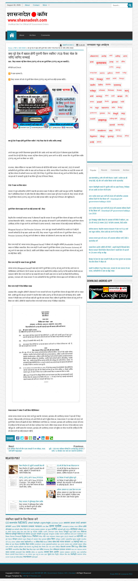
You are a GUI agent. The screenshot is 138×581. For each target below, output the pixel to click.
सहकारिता (40, 552)
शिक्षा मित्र (30, 549)
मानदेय (32, 544)
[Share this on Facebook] (17, 438)
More (45, 5)
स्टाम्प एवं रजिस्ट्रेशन (16, 557)
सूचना (49, 554)
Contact (36, 5)
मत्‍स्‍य (84, 542)
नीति (44, 536)
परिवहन (14, 539)
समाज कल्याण (10, 552)
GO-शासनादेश (11, 523)
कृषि (64, 529)
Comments (45, 35)
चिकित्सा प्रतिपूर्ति (11, 534)
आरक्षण (8, 526)
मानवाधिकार (38, 544)
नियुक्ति (24, 536)
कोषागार (80, 529)
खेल (28, 532)
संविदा (41, 549)
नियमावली (18, 536)
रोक (25, 547)
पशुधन (24, 539)
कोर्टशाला (74, 529)
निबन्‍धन (12, 536)
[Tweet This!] (22, 438)
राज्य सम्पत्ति (9, 547)
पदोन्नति (80, 536)
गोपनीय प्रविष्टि (38, 532)
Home (11, 35)
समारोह (28, 552)
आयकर (83, 523)
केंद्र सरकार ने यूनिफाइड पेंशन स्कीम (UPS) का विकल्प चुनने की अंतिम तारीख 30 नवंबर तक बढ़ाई (31, 501)
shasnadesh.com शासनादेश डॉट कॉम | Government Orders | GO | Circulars (48, 573)
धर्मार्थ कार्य (73, 534)
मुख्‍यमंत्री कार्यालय (51, 544)
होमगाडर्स (35, 557)
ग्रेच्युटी (66, 532)
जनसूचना (51, 534)
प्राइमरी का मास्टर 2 (68, 45)
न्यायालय (52, 536)
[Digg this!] (34, 438)
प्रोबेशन (18, 542)
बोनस (50, 542)
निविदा (40, 536)
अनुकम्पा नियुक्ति (45, 523)
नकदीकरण (80, 534)
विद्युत (76, 547)
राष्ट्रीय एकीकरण (19, 547)
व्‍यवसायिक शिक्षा (17, 549)
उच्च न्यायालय (22, 526)
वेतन (10, 549)
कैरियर (68, 529)
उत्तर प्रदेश (55, 526)
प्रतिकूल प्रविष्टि (60, 539)
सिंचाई (17, 554)
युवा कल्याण (61, 544)
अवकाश (67, 523)
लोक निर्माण (42, 547)
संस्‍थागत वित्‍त (48, 549)
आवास (14, 526)
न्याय (47, 536)
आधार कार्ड (75, 523)
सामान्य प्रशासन (65, 552)
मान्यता (43, 544)
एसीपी (84, 526)
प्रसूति (79, 539)
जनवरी (39, 534)
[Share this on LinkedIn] (43, 438)
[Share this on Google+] (26, 438)
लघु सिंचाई (35, 547)
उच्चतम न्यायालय (35, 526)
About (27, 5)
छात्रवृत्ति (33, 534)
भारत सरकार (22, 48)
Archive (32, 35)
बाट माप (33, 542)
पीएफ (40, 539)
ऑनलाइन (9, 529)
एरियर (80, 526)
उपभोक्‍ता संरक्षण (73, 526)
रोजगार (29, 547)
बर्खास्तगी (28, 542)
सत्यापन (68, 549)
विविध (81, 547)
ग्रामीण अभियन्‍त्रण (48, 532)
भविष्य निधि (55, 542)
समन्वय (84, 549)
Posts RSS (114, 574)
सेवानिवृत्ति (74, 554)
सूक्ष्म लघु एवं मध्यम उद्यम (40, 554)
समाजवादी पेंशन (20, 552)
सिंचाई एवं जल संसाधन (25, 554)
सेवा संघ (67, 554)
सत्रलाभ (79, 549)
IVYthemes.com (34, 576)
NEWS (22, 522)
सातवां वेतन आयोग (51, 552)
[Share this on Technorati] (51, 438)
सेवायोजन (79, 554)
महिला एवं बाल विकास (12, 544)
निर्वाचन (35, 536)
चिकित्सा (83, 532)
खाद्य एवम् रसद (21, 532)
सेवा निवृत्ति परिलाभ (58, 554)
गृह (31, 532)
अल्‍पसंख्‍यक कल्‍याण (57, 523)
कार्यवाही (60, 529)
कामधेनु (33, 529)
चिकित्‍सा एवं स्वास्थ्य (23, 534)
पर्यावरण (20, 539)
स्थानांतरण (27, 557)
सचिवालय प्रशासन (59, 549)
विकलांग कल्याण (66, 547)
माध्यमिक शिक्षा (24, 544)
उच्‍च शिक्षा (45, 526)
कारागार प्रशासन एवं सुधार (43, 529)
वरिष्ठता (58, 547)
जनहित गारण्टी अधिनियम (62, 534)
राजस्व (67, 544)
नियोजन (29, 536)
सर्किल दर (34, 552)
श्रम (34, 549)
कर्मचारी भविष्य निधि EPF (22, 529)
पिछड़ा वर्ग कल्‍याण (32, 539)
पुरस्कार (44, 539)
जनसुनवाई (45, 534)
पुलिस (49, 539)
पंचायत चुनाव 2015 (62, 536)
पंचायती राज (72, 536)
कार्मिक (54, 529)
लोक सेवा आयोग (50, 547)
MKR (25, 576)
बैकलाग (46, 542)
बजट (22, 542)
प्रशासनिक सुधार (71, 539)
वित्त (73, 546)
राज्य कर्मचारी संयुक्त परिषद (78, 544)
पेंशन (15, 48)
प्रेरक (13, 542)
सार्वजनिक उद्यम (75, 552)
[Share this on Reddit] (47, 438)
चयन (78, 532)
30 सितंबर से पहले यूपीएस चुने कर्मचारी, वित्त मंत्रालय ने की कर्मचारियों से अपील (69, 477)
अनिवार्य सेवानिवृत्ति (34, 523)
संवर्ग (37, 549)
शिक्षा (24, 549)
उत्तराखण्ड (65, 526)
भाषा (72, 542)
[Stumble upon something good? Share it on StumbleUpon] (30, 438)
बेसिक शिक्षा (39, 542)
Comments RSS (126, 574)
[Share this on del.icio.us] (38, 438)
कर (13, 529)
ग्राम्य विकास (59, 532)
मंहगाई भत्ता (78, 541)
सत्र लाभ (74, 549)
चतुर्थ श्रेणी (72, 532)
